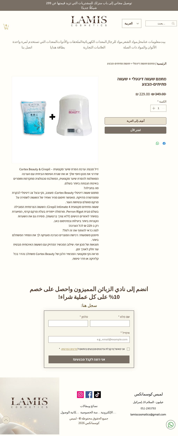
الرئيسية (161, 63)
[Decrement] (163, 108)
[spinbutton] (158, 108)
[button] (6, 26)
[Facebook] (89, 394)
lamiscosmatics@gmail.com (148, 414)
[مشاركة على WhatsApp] (157, 143)
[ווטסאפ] (170, 424)
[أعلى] (6, 420)
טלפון (84, 317)
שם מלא (124, 317)
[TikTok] (97, 394)
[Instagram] (80, 394)
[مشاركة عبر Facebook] (164, 143)
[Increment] (153, 108)
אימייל (125, 333)
